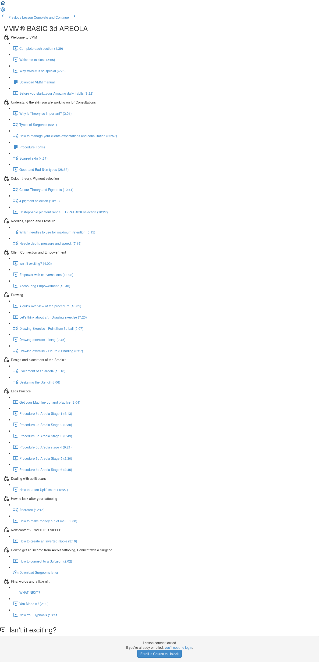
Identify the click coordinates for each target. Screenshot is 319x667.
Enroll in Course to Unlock (159, 653)
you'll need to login (178, 647)
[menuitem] (3, 10)
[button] (3, 4)
